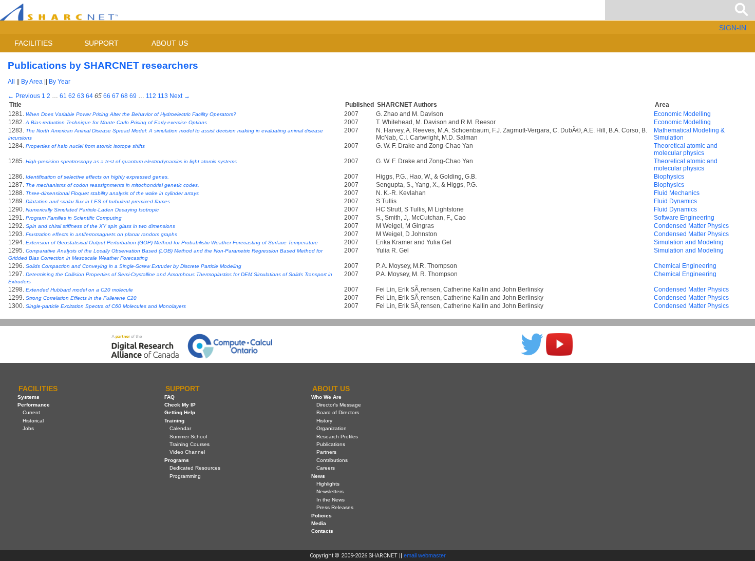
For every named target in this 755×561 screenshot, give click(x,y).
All (11, 81)
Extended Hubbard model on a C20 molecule (79, 290)
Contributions (332, 460)
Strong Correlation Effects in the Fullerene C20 (81, 298)
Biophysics (669, 176)
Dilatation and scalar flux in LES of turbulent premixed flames (98, 201)
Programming (185, 476)
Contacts (322, 531)
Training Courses (189, 444)
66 (106, 96)
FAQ (169, 397)
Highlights (327, 484)
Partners (326, 452)
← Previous (24, 96)
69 (133, 96)
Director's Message (338, 405)
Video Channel (187, 452)
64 (89, 96)
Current (31, 412)
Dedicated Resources (194, 468)
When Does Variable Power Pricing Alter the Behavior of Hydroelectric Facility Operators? (131, 114)
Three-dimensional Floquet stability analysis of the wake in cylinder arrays (112, 193)
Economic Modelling (682, 114)
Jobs (28, 428)
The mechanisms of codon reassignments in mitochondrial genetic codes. (112, 185)
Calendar (180, 428)
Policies (321, 515)
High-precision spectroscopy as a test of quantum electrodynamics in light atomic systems (131, 161)
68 (124, 96)
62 (72, 96)
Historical (33, 420)
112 (151, 96)
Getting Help (179, 412)
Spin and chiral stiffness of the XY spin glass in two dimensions (100, 226)
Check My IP (180, 405)
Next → (179, 96)
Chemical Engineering (685, 265)
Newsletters (330, 491)
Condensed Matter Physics (691, 225)
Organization (331, 428)
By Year (59, 81)
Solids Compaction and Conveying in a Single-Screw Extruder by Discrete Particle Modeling (133, 266)
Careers (325, 468)
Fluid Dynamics (675, 201)
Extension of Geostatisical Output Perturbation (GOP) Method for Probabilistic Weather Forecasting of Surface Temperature (172, 242)
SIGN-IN (732, 28)
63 (80, 96)
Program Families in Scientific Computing (74, 218)
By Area (32, 81)
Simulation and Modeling (689, 242)
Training (174, 420)
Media (318, 523)
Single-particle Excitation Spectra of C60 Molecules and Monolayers (106, 306)
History (324, 420)
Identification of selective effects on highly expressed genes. (97, 177)
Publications (330, 444)
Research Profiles (337, 436)
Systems (28, 397)
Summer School (188, 436)
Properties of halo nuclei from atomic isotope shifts (85, 146)
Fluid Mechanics (677, 193)
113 (163, 96)
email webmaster (425, 555)
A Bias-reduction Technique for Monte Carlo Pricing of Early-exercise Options (116, 122)
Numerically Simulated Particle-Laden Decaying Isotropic (92, 209)
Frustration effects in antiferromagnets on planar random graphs (101, 234)
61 (63, 96)
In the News (330, 499)
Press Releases (334, 507)
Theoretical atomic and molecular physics (686, 149)
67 (115, 96)
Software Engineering (684, 217)
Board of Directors (337, 412)
